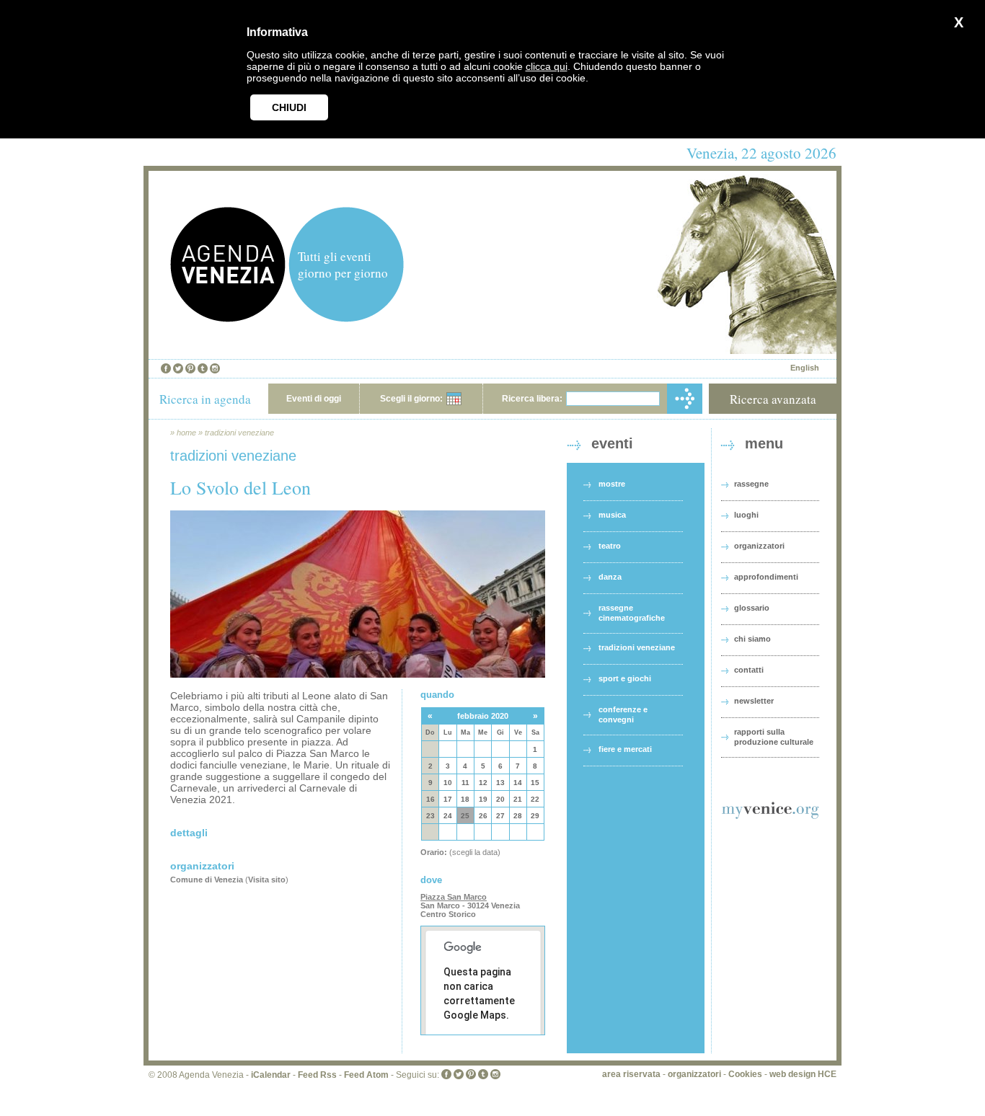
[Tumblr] (203, 368)
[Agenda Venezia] (228, 318)
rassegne (751, 483)
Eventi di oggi (313, 399)
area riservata (631, 1074)
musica (612, 514)
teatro (609, 545)
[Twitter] (178, 368)
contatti (749, 669)
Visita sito (267, 879)
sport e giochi (624, 678)
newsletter (754, 700)
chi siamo (752, 638)
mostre (611, 483)
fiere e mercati (625, 749)
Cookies (745, 1074)
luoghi (746, 514)
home (186, 432)
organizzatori (759, 545)
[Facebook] (166, 368)
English (804, 367)
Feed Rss (317, 1075)
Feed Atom (366, 1075)
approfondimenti (766, 576)
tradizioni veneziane (239, 432)
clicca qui (546, 66)
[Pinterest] (190, 368)
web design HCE (802, 1074)
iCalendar (271, 1075)
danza (610, 576)
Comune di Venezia (206, 879)
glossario (751, 607)
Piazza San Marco (453, 897)
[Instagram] (215, 368)
